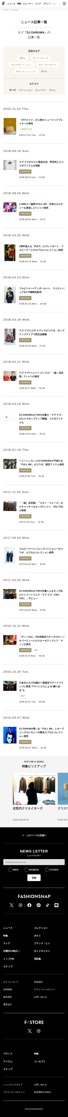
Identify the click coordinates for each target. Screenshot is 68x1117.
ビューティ (28, 4)
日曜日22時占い (11, 951)
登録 (34, 877)
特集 (19, 4)
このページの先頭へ (36, 835)
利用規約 (38, 982)
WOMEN (34, 869)
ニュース (11, 4)
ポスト (37, 935)
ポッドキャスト (42, 951)
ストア (38, 4)
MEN (15, 869)
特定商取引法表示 (42, 1092)
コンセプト (40, 1061)
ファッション (26, 90)
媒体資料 (7, 997)
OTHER (54, 869)
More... (44, 71)
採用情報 (7, 989)
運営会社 (7, 1004)
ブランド (8, 1053)
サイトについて (10, 982)
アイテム (8, 1061)
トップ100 (8, 958)
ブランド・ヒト (50, 4)
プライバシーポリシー (44, 989)
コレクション (41, 927)
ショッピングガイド (13, 1084)
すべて (12, 90)
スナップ (8, 966)
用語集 (37, 958)
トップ (5, 10)
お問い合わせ (40, 997)
